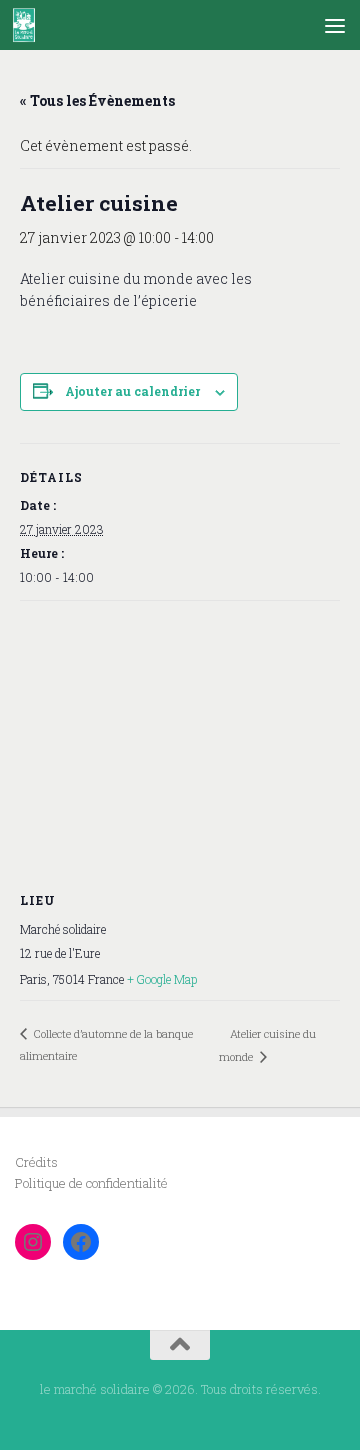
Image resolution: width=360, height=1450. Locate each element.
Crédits (36, 1162)
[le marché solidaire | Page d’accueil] (28, 25)
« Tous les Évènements (97, 100)
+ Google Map (162, 979)
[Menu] (335, 25)
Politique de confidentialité (91, 1183)
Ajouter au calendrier (132, 391)
